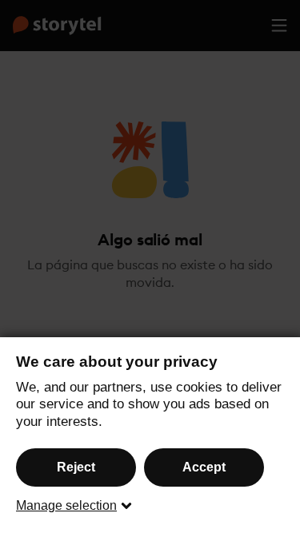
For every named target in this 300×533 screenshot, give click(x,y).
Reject (76, 467)
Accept (204, 467)
